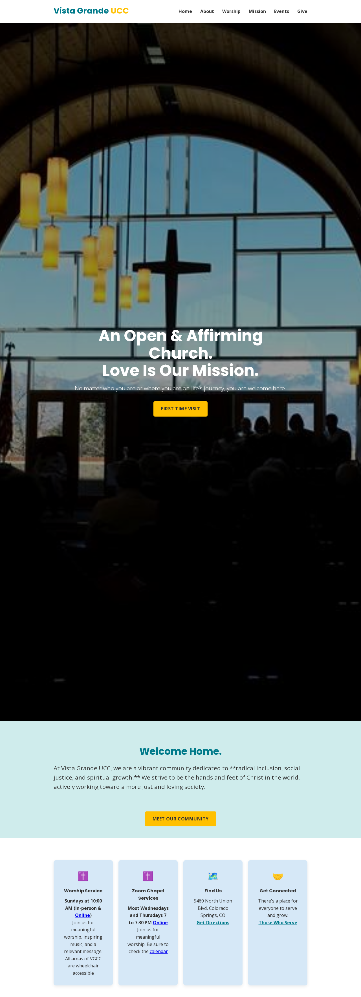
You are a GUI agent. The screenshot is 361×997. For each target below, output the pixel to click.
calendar (159, 951)
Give (302, 11)
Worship (231, 11)
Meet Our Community (181, 819)
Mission (257, 11)
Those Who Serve (278, 922)
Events (281, 11)
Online (82, 915)
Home (185, 11)
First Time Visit (180, 409)
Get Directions (213, 922)
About (207, 11)
